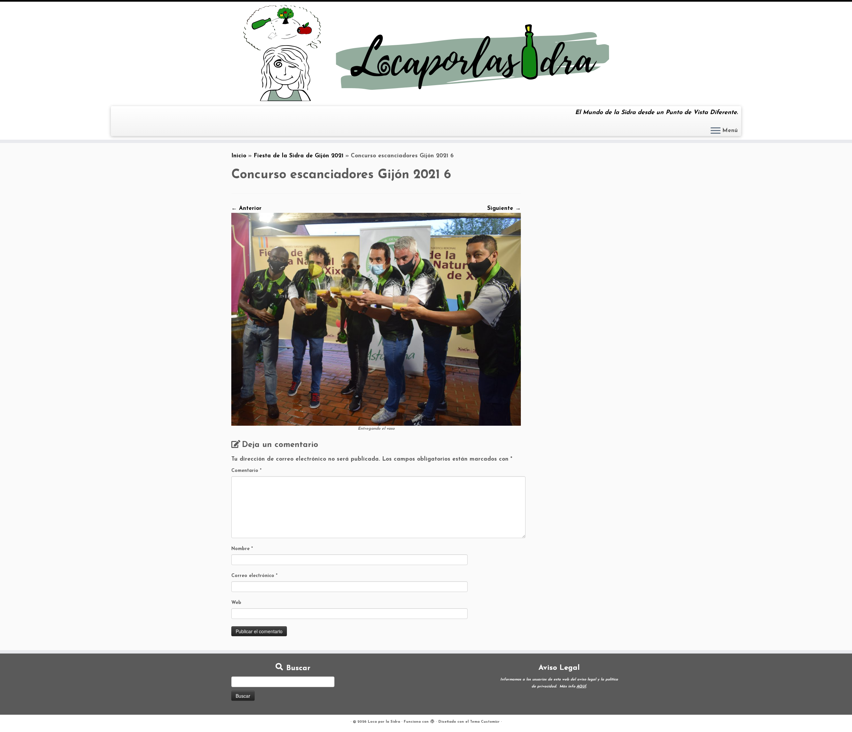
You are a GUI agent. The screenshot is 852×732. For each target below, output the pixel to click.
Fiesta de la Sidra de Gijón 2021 (298, 156)
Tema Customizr (485, 722)
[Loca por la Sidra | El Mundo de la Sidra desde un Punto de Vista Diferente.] (426, 53)
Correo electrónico (254, 575)
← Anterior (246, 208)
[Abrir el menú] (716, 131)
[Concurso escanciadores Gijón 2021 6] (376, 319)
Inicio (238, 156)
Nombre (242, 548)
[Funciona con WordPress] (432, 720)
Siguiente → (504, 208)
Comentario (246, 470)
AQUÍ (581, 686)
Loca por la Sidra (384, 722)
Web (236, 602)
